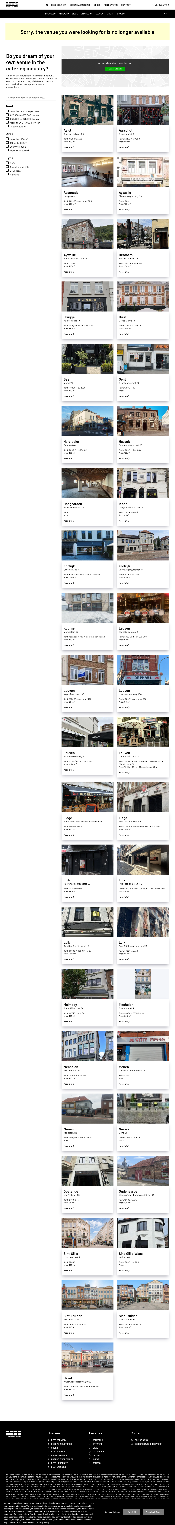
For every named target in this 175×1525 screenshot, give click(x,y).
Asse (141, 1482)
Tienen (106, 1482)
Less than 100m (18, 139)
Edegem (110, 1494)
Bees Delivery (58, 5)
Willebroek (163, 1487)
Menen (60, 1484)
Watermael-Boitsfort (85, 1492)
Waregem (33, 1482)
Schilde (117, 1499)
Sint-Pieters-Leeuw (119, 1482)
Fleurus (22, 1497)
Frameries (129, 1497)
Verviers (116, 1477)
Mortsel (117, 1489)
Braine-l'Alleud (13, 1482)
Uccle (166, 1474)
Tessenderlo (54, 1487)
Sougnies (116, 1487)
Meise (133, 1499)
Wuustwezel (72, 1497)
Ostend (31, 1477)
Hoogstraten (50, 1497)
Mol (53, 1482)
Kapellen (30, 1489)
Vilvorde (10, 1479)
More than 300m (19, 150)
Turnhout (20, 1479)
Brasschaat (66, 1482)
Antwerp (64, 13)
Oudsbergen (23, 1494)
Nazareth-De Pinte (97, 1494)
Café (12, 163)
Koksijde (10, 1499)
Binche (67, 1484)
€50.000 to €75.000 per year (24, 119)
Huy (113, 1497)
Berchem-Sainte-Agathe (33, 1492)
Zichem (165, 1492)
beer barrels (58, 1466)
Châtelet (134, 1482)
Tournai (39, 1477)
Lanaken (145, 1489)
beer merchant (59, 1463)
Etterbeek (141, 1477)
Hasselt (135, 1474)
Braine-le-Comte (79, 1494)
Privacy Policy (43, 1522)
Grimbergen (44, 1482)
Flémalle (98, 1489)
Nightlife (14, 174)
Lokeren (131, 1477)
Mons (121, 1474)
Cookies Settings (112, 1512)
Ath (84, 1487)
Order (97, 5)
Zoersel (31, 1497)
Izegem (107, 1487)
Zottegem (10, 1489)
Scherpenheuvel (153, 1492)
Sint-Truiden (154, 1479)
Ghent (110, 13)
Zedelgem (65, 1494)
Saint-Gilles (153, 1477)
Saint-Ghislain (44, 1494)
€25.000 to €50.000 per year (24, 115)
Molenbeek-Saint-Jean (107, 1474)
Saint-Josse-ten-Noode (62, 1489)
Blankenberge (90, 1499)
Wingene (78, 1499)
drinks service (59, 1455)
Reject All (132, 1512)
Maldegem (119, 1492)
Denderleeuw (22, 1499)
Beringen (164, 1477)
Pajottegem (101, 1492)
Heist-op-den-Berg (76, 1479)
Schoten (52, 1484)
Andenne (20, 1489)
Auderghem (150, 1482)
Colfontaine (66, 1499)
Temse (137, 1484)
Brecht (43, 1487)
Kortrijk (22, 1477)
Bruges (121, 13)
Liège (75, 13)
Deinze (46, 1479)
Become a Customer (80, 5)
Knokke (87, 1484)
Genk (46, 1477)
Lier (58, 1482)
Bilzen (107, 1479)
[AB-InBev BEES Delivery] (13, 1435)
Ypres (159, 1482)
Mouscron (98, 1477)
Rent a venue (111, 5)
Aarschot (145, 1484)
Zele (138, 1497)
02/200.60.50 (161, 5)
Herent (154, 1494)
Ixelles (143, 1474)
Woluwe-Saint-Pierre (129, 1479)
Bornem (60, 1497)
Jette (123, 1477)
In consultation (17, 126)
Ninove (25, 1482)
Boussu (125, 1499)
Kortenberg (163, 1497)
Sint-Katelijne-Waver (100, 1497)
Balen (33, 1494)
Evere (53, 1479)
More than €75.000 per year (24, 122)
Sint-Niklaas (130, 1492)
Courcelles (163, 1484)
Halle (115, 1479)
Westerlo (69, 1492)
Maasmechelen (155, 1474)
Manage (141, 1492)
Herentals (131, 1487)
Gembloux (135, 1489)
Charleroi (86, 13)
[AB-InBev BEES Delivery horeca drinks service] (12, 4)
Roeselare (55, 1477)
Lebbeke (141, 1499)
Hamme (49, 1492)
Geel (143, 1479)
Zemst (136, 1494)
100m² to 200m (18, 142)
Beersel (126, 1489)
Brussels (50, 13)
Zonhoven (84, 1497)
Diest (110, 1492)
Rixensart (164, 1494)
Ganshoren (58, 1492)
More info (68, 147)
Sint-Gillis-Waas (154, 1499)
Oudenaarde (77, 1484)
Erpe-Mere (44, 1499)
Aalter (90, 1487)
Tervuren (145, 1494)
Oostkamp (10, 1494)
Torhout (34, 1499)
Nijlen (56, 1494)
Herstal (165, 1479)
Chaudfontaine (105, 1499)
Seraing (65, 1477)
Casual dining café (19, 167)
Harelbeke (76, 1487)
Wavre (166, 1482)
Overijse (154, 1489)
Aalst (128, 1474)
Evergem (98, 1482)
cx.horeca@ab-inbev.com (148, 1444)
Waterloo (65, 1487)
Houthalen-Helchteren (17, 1487)
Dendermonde (34, 1479)
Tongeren (91, 1479)
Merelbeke (78, 1482)
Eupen (166, 1499)
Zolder (43, 1484)
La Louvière (11, 1477)
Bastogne (55, 1499)
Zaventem (88, 1482)
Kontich (119, 1497)
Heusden (35, 1484)
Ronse (38, 1489)
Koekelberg (11, 1497)
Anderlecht (67, 1474)
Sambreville (151, 1487)
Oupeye (9, 1492)
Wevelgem (96, 1484)
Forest (107, 1477)
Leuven (99, 13)
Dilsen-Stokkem (148, 1497)
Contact (126, 5)
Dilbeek (61, 1479)
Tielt (104, 1484)
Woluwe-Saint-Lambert (81, 1477)
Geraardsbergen (14, 1484)
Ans (124, 1487)
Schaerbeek (54, 1474)
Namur (85, 1474)
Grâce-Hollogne (124, 1494)
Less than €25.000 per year (24, 111)
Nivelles (99, 1487)
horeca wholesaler (62, 1459)
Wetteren (107, 1489)
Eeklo (39, 1497)
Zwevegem (164, 1489)
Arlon (154, 1484)
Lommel (26, 1484)
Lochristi (34, 1487)
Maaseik (17, 1492)
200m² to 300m (18, 146)
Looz (100, 1479)
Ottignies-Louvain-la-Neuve (120, 1484)
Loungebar (15, 171)
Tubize (141, 1487)
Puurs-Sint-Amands (83, 1489)
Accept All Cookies (116, 69)
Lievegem (46, 1489)
